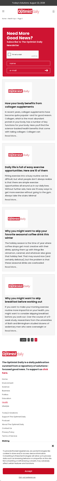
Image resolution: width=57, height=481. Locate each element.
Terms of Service (9, 436)
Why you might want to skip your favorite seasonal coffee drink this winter (27, 234)
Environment (7, 383)
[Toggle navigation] (3, 11)
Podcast (6, 420)
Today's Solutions (10, 413)
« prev (23, 340)
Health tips (12, 19)
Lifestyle (5, 406)
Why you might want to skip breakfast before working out (23, 299)
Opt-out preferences (27, 477)
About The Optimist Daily (13, 424)
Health (5, 402)
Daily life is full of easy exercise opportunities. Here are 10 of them (26, 168)
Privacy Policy (8, 432)
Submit (46, 70)
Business (6, 390)
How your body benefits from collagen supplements (23, 105)
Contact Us (7, 428)
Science (5, 387)
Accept (28, 471)
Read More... (11, 135)
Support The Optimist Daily (14, 416)
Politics (5, 394)
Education (6, 398)
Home (4, 19)
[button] (52, 445)
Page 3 (20, 19)
